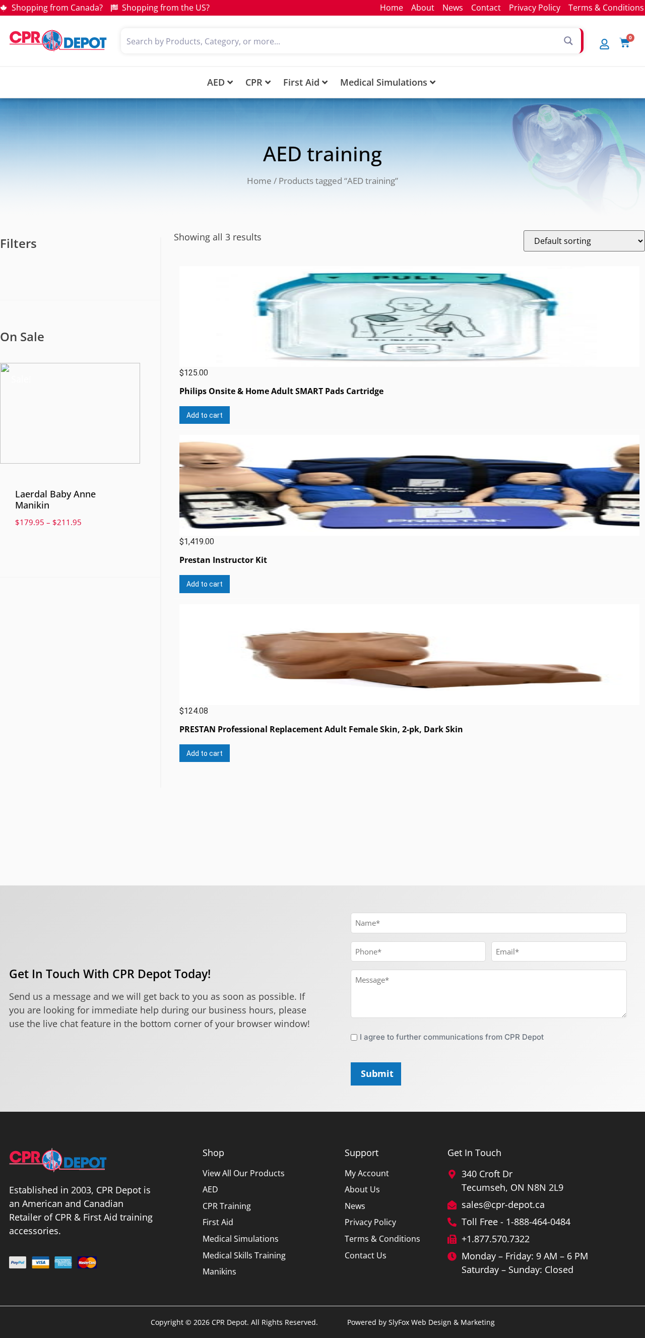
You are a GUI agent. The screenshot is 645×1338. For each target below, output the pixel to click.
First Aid (301, 82)
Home (259, 180)
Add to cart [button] (204, 415)
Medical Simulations (383, 82)
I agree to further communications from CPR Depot (452, 1037)
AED (216, 82)
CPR (254, 82)
